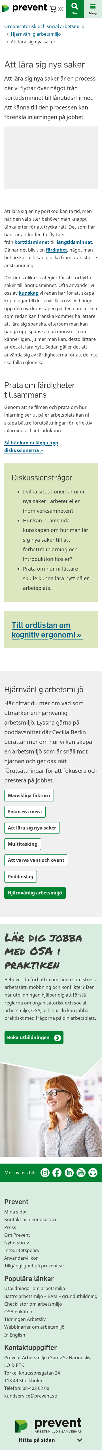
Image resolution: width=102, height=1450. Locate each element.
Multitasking (22, 844)
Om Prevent (17, 1235)
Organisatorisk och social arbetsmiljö (44, 26)
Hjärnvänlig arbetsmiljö (36, 34)
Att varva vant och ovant (36, 860)
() (59, 9)
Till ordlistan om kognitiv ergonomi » (47, 629)
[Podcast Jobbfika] (92, 1172)
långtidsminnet (74, 242)
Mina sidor (15, 1212)
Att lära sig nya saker (32, 828)
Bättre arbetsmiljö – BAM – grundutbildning (50, 1296)
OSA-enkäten (18, 1311)
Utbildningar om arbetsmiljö (34, 1288)
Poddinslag (20, 876)
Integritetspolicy (21, 1250)
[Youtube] (81, 1172)
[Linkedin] (69, 1172)
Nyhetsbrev (16, 1243)
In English (14, 1335)
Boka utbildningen (28, 1037)
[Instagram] (45, 1172)
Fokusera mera (25, 812)
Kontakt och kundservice (31, 1219)
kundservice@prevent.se (30, 1396)
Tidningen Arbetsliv (25, 1319)
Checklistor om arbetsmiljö (33, 1304)
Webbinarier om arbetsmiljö (34, 1327)
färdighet (56, 250)
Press (10, 1227)
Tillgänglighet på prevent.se (34, 1266)
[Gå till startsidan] (23, 9)
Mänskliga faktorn (29, 795)
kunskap (29, 293)
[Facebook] (56, 1172)
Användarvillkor (21, 1258)
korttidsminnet (31, 242)
